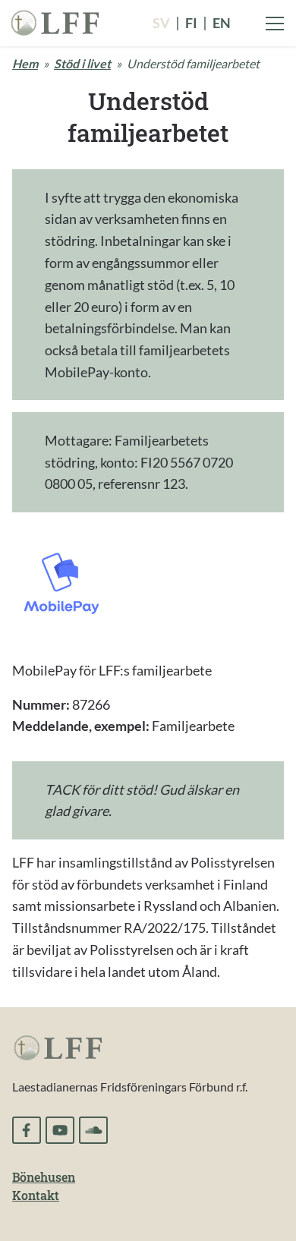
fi (191, 22)
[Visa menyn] (275, 23)
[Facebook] (26, 1130)
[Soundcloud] (93, 1130)
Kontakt (35, 1195)
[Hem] (54, 21)
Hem (25, 63)
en (222, 22)
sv (161, 22)
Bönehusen (43, 1177)
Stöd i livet (82, 63)
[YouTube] (60, 1130)
